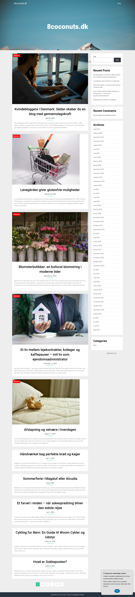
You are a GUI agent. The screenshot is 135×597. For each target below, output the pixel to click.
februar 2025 (97, 161)
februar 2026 (97, 133)
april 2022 (96, 282)
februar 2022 (97, 290)
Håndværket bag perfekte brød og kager (50, 454)
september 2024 (98, 181)
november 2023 (98, 221)
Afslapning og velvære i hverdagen (50, 430)
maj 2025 (96, 153)
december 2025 (98, 137)
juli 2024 (96, 189)
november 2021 (98, 302)
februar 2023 (97, 245)
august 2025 (97, 145)
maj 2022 (96, 278)
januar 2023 (97, 249)
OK (117, 591)
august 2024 (97, 185)
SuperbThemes (78, 595)
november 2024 (98, 173)
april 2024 (96, 201)
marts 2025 (97, 157)
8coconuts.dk (20, 3)
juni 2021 (96, 322)
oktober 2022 (97, 261)
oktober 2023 (97, 225)
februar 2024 (97, 209)
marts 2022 (97, 286)
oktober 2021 (97, 306)
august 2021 (97, 314)
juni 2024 (96, 193)
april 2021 (96, 330)
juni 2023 (96, 233)
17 (57, 584)
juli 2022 (96, 270)
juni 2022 (96, 274)
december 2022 (98, 253)
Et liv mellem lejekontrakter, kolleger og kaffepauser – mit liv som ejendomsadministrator (50, 354)
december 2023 (98, 217)
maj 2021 (96, 326)
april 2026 (96, 129)
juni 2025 (96, 149)
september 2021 (98, 310)
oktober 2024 (97, 177)
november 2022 (98, 257)
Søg (94, 56)
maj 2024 (96, 197)
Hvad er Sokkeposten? (50, 562)
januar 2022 (97, 294)
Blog (119, 3)
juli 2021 (96, 318)
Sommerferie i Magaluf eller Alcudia (50, 479)
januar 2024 (97, 213)
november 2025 (98, 141)
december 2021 (98, 298)
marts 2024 (97, 205)
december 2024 (98, 169)
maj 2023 (96, 237)
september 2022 (98, 265)
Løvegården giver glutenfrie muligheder (50, 190)
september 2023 (98, 229)
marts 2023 (97, 241)
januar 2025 (97, 165)
